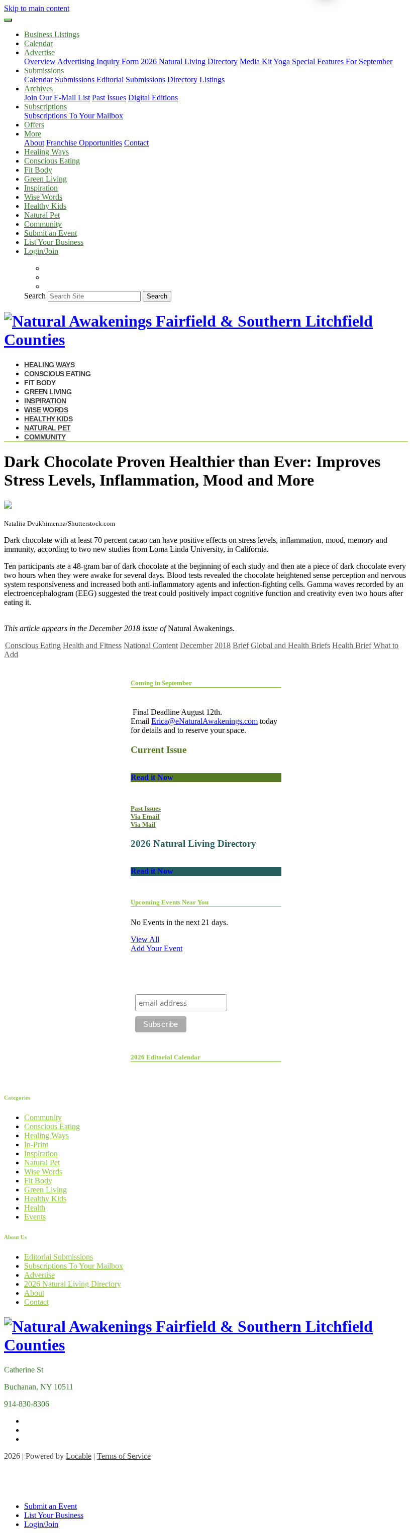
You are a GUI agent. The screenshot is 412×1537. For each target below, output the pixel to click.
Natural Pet (42, 215)
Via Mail (143, 824)
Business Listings (51, 34)
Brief (241, 645)
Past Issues (109, 97)
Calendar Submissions (59, 79)
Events (35, 1216)
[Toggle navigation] (8, 20)
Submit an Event (50, 233)
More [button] (32, 133)
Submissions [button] (44, 70)
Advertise (39, 1275)
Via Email (145, 816)
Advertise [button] (39, 52)
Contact (136, 142)
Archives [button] (38, 88)
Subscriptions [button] (45, 106)
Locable (78, 1456)
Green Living (45, 179)
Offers (34, 124)
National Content (151, 645)
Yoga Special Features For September (332, 61)
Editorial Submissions (130, 79)
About (34, 142)
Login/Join (41, 251)
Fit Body (38, 170)
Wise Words (43, 197)
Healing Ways (46, 151)
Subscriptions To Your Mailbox (73, 115)
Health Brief (351, 645)
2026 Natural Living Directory (189, 61)
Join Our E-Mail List (57, 97)
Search (35, 295)
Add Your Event (156, 948)
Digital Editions (153, 97)
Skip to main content (36, 8)
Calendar (38, 43)
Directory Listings (196, 79)
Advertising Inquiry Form (98, 61)
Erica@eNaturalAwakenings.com (204, 721)
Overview (40, 61)
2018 (223, 645)
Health (34, 1207)
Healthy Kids (45, 206)
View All (145, 939)
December (196, 645)
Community (43, 224)
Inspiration (41, 188)
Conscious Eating (52, 161)
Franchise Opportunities (84, 142)
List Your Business (53, 242)
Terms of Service (124, 1456)
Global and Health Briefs (290, 645)
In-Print (36, 1144)
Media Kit (256, 61)
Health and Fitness (92, 645)
